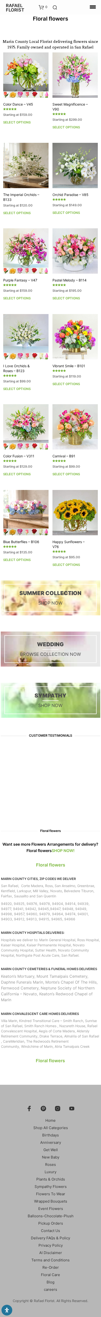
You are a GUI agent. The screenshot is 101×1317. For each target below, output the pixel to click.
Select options (17, 122)
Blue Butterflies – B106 (21, 542)
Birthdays (50, 1135)
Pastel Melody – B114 (69, 280)
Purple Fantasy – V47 (20, 280)
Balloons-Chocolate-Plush (51, 1216)
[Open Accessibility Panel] (6, 1310)
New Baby (50, 1157)
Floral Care (50, 1274)
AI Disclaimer (50, 1252)
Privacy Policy (50, 1245)
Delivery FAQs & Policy (50, 1238)
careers (50, 1289)
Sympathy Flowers (51, 1186)
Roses (50, 1164)
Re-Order (50, 1267)
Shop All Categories (50, 1127)
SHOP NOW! (63, 850)
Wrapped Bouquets (50, 1201)
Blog (50, 1282)
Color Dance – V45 (18, 104)
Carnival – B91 (63, 456)
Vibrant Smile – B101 (68, 366)
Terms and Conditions (50, 1260)
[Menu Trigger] (93, 7)
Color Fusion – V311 (18, 456)
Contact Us (50, 1230)
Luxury (50, 1172)
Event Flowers (50, 1208)
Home (50, 1120)
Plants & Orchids (50, 1179)
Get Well (50, 1149)
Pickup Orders (50, 1223)
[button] (43, 7)
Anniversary (50, 1142)
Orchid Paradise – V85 (70, 195)
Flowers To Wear (50, 1194)
